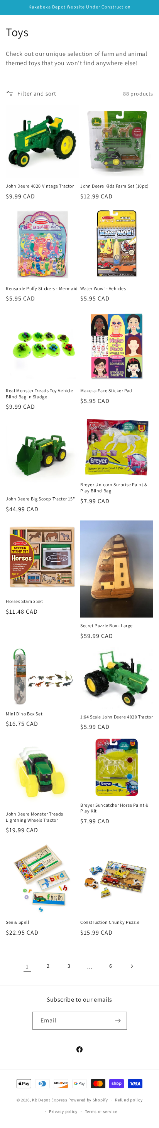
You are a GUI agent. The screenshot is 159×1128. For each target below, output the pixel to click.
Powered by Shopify (88, 1100)
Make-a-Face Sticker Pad (106, 390)
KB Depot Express (49, 1100)
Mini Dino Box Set (24, 714)
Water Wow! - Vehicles (103, 288)
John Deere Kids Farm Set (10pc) (114, 186)
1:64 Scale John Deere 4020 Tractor (116, 717)
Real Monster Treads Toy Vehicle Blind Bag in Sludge (39, 394)
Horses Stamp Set (24, 601)
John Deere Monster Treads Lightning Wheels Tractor (34, 817)
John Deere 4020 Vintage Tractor (40, 186)
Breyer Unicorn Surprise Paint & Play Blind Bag (113, 488)
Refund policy (128, 1100)
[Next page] (131, 966)
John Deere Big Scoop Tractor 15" (40, 499)
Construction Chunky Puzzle (110, 922)
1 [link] (27, 966)
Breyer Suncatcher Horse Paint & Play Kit (114, 808)
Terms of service (101, 1111)
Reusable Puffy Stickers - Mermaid (42, 288)
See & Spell (17, 922)
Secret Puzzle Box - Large (106, 625)
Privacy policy (63, 1111)
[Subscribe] (118, 1021)
